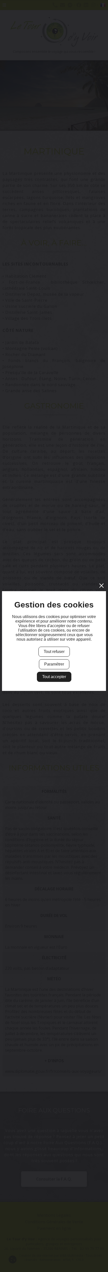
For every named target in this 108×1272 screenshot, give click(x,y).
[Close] (101, 585)
